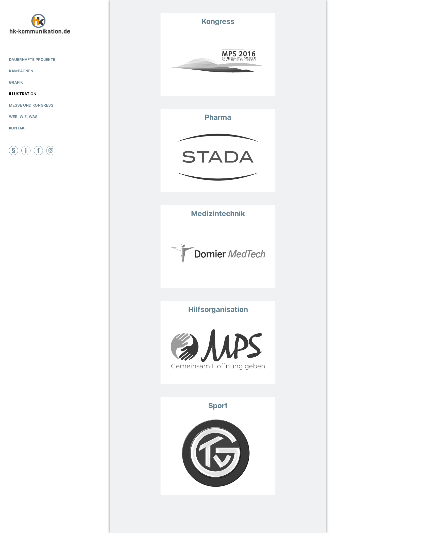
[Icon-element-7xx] (25, 150)
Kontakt (18, 128)
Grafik (16, 82)
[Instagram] (50, 150)
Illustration (22, 93)
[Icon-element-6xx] (38, 150)
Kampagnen (21, 71)
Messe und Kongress (31, 105)
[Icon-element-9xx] (13, 150)
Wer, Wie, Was (23, 116)
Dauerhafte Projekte (32, 59)
